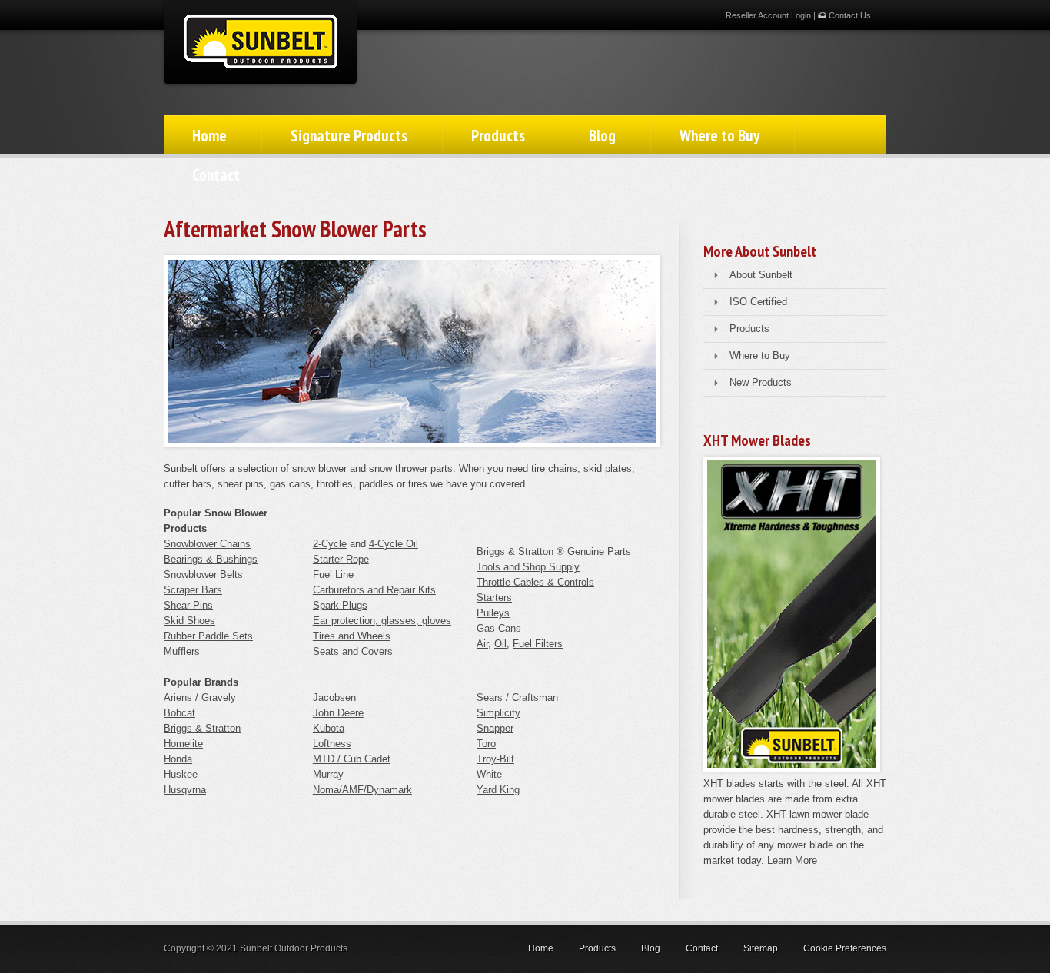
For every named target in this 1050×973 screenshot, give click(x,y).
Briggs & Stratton (202, 728)
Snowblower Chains (207, 544)
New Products (760, 382)
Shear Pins (188, 605)
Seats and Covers (353, 651)
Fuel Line (333, 574)
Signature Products (349, 135)
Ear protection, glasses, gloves (382, 620)
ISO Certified (758, 301)
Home (209, 135)
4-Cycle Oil (393, 544)
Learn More (792, 860)
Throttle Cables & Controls (535, 582)
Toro (486, 743)
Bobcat (179, 713)
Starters (494, 597)
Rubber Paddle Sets (208, 636)
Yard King (498, 789)
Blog (602, 135)
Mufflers (182, 651)
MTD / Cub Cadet (351, 759)
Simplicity (498, 713)
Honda (178, 759)
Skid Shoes (189, 620)
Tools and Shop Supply (528, 567)
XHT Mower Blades (757, 440)
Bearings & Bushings (211, 559)
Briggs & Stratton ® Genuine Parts (554, 551)
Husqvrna (185, 789)
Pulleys (493, 613)
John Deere (338, 713)
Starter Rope (341, 559)
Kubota (328, 728)
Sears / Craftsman (517, 697)
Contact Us (848, 15)
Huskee (181, 774)
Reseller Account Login (768, 15)
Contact (216, 174)
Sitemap (760, 948)
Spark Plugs (340, 605)
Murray (328, 774)
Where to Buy (719, 135)
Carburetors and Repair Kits (374, 590)
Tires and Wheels (351, 636)
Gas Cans (499, 628)
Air (482, 643)
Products (498, 135)
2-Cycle (330, 544)
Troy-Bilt (495, 759)
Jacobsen (334, 697)
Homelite (183, 743)
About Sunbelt (760, 275)
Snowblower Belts (203, 574)
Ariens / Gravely (200, 697)
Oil (500, 643)
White (489, 774)
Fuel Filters (538, 643)
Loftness (332, 743)
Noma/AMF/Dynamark (362, 789)
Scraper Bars (193, 590)
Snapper (495, 728)
